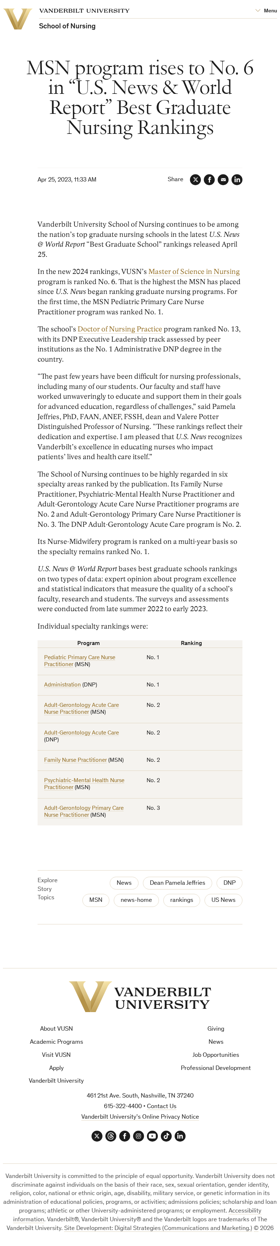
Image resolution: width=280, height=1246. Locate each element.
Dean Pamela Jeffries (177, 883)
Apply (56, 1069)
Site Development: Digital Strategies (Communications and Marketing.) (158, 1229)
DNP (229, 883)
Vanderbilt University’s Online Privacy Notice (140, 1117)
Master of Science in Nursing (194, 271)
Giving (215, 1029)
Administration (62, 685)
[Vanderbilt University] (140, 996)
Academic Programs (56, 1042)
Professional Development (216, 1069)
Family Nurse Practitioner (75, 760)
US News (223, 900)
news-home (136, 900)
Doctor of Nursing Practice (120, 329)
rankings (181, 900)
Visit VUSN (56, 1055)
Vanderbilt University (56, 1081)
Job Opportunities (215, 1055)
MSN (95, 900)
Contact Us (161, 1107)
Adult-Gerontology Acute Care (81, 733)
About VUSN (56, 1029)
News (124, 883)
